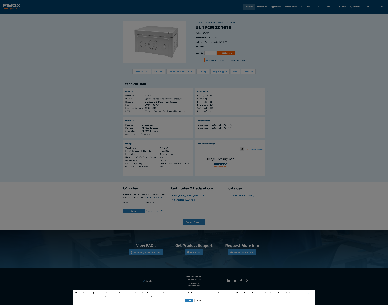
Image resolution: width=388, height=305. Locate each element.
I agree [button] (189, 300)
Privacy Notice (309, 293)
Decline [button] (198, 300)
